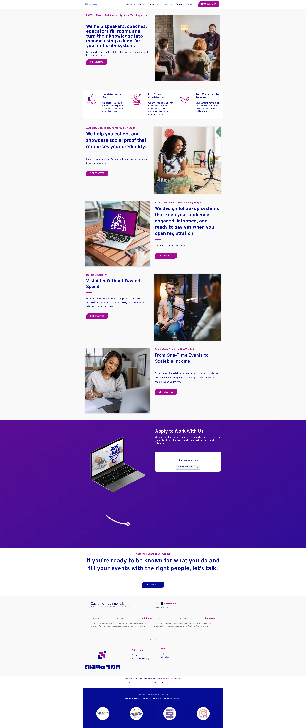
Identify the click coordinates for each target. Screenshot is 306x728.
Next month (202, 468)
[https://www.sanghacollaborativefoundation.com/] (153, 713)
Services (130, 4)
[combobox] (188, 517)
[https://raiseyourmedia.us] (91, 4)
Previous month (174, 468)
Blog (162, 654)
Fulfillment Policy (174, 679)
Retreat (179, 4)
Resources (167, 4)
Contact (142, 4)
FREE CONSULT (209, 4)
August (184, 468)
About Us (153, 4)
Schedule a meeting (140, 658)
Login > (190, 4)
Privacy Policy (162, 679)
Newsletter (165, 657)
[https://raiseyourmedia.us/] (102, 655)
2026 (191, 468)
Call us (134, 655)
